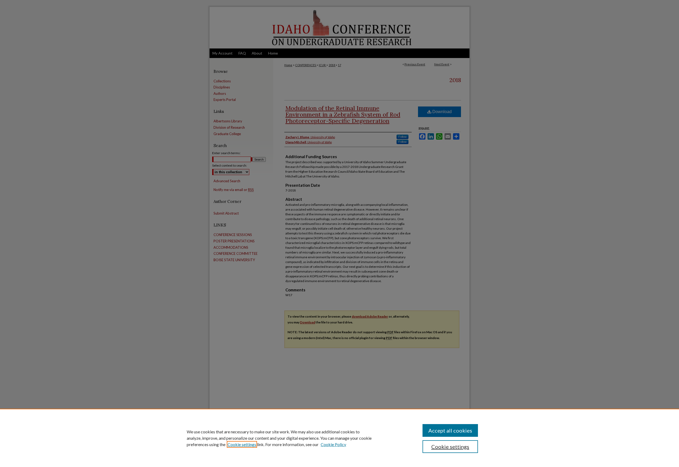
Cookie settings (242, 444)
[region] (339, 438)
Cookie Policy (333, 444)
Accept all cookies (450, 430)
